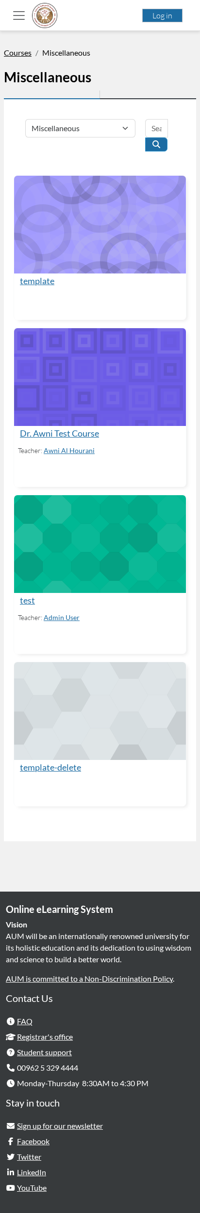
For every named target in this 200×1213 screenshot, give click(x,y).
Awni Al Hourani (69, 450)
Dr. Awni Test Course (59, 433)
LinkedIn (31, 1172)
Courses (18, 52)
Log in (162, 15)
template (37, 281)
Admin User (62, 617)
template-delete (50, 767)
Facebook (33, 1141)
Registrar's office (45, 1036)
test (27, 600)
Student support (44, 1052)
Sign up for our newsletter (60, 1125)
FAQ (25, 1021)
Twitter (29, 1156)
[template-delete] (100, 711)
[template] (100, 224)
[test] (100, 544)
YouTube (32, 1187)
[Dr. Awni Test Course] (100, 377)
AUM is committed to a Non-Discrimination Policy (89, 978)
